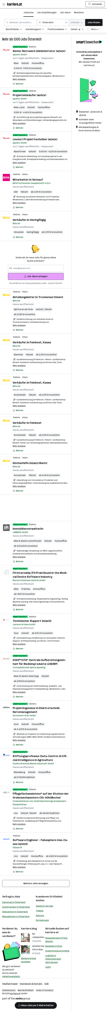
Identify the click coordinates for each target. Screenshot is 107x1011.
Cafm (48, 967)
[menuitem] (16, 30)
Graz (16, 633)
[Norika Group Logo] (16, 999)
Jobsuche (28, 12)
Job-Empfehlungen (47, 12)
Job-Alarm (65, 12)
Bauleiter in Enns (53, 946)
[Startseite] (15, 4)
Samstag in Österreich (13, 902)
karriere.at (52, 932)
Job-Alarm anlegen (37, 276)
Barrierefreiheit (26, 990)
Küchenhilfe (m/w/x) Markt (30, 463)
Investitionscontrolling (57, 951)
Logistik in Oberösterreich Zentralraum (53, 959)
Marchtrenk (20, 151)
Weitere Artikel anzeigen (28, 960)
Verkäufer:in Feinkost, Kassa (32, 342)
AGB (46, 983)
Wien (16, 63)
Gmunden (19, 232)
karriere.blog (29, 928)
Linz (16, 813)
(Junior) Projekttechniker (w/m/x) (35, 139)
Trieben (39, 910)
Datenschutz (9, 990)
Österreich (35, 39)
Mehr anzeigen (19, 79)
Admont (40, 915)
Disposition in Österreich (15, 911)
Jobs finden (93, 22)
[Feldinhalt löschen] (66, 22)
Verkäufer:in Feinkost (27, 422)
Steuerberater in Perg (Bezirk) (56, 940)
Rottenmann (42, 920)
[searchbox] (36, 268)
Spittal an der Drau (23, 309)
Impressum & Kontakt (31, 983)
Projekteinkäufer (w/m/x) (29, 95)
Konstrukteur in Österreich (16, 907)
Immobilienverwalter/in (28, 528)
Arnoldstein (20, 394)
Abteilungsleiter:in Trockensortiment (38, 297)
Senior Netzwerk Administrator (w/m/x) (39, 51)
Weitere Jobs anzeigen (35, 883)
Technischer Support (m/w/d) (32, 621)
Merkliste (79, 12)
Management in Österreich (16, 916)
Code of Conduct (45, 990)
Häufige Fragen (10, 983)
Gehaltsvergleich (11, 976)
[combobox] (20, 22)
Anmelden (97, 4)
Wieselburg (19, 772)
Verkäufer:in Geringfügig (29, 220)
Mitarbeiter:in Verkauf (28, 179)
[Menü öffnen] (4, 4)
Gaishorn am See (44, 906)
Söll (16, 192)
